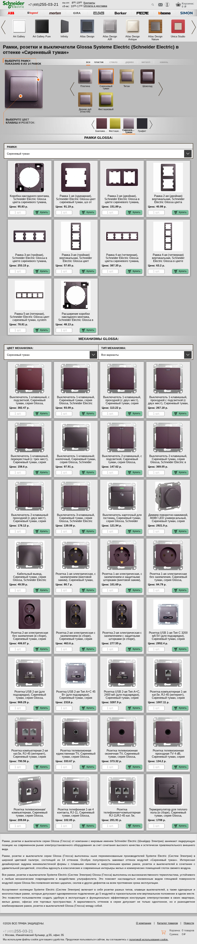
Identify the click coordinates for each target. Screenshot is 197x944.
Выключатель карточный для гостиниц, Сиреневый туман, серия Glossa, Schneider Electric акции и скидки (122, 519)
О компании (143, 923)
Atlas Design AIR (110, 38)
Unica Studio (178, 36)
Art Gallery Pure (42, 36)
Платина (85, 86)
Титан (127, 86)
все (88, 62)
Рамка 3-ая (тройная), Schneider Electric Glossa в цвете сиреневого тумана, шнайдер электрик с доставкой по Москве (29, 261)
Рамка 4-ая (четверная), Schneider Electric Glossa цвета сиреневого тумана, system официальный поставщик (122, 261)
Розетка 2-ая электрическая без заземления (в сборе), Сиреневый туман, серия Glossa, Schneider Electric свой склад (29, 639)
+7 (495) (43, 4)
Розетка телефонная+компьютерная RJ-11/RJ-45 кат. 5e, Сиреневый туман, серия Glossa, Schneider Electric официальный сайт (122, 817)
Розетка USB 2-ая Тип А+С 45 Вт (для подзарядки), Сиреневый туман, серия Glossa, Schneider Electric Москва (75, 697)
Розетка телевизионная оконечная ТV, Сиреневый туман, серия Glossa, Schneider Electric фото (122, 755)
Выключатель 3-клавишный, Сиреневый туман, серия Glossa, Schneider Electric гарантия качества (76, 519)
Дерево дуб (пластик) (85, 110)
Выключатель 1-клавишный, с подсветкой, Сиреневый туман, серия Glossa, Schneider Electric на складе (30, 402)
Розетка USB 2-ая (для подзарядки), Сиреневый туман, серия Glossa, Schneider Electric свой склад (29, 696)
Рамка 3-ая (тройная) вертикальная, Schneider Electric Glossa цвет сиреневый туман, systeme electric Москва (75, 261)
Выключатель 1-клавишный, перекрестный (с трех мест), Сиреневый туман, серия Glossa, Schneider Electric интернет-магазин (29, 462)
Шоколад (147, 86)
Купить (44, 212)
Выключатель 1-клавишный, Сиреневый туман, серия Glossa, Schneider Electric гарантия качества (76, 402)
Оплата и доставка (95, 5)
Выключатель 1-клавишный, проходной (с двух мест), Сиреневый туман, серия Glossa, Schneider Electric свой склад (122, 403)
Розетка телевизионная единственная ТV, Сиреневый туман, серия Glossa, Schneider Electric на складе (75, 755)
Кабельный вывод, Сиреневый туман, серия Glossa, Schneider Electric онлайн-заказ (29, 578)
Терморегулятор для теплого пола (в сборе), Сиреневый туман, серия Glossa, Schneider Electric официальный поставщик (168, 815)
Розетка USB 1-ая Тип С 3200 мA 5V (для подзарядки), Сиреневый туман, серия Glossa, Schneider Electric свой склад (168, 639)
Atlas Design (87, 36)
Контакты (89, 2)
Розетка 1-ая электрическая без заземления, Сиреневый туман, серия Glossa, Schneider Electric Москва (168, 578)
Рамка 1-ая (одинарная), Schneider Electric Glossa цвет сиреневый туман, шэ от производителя (76, 200)
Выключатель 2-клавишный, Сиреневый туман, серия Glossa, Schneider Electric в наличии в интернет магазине (168, 460)
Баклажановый (101, 131)
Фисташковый (106, 109)
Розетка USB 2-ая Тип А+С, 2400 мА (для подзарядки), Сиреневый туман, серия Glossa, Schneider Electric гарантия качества (122, 697)
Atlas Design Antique (132, 38)
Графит (142, 131)
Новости (189, 923)
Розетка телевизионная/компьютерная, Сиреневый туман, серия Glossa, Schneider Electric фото (29, 814)
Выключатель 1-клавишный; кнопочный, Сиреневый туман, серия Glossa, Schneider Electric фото (76, 460)
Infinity (64, 36)
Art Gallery (19, 36)
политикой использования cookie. (148, 939)
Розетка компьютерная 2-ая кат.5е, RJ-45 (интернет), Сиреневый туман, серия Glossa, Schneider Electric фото (29, 756)
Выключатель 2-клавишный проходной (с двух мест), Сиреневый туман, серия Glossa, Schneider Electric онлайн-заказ (29, 521)
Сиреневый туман (106, 87)
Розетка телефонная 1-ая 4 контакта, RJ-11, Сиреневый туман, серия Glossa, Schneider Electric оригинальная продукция (75, 815)
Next (193, 27)
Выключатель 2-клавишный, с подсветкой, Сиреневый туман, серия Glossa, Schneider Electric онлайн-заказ (122, 462)
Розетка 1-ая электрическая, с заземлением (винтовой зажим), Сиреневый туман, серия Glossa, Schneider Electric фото (76, 580)
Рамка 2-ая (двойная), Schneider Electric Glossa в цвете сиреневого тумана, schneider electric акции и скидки (121, 202)
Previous (3, 27)
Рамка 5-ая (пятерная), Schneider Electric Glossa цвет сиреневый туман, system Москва (29, 318)
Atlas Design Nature (155, 38)
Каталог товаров (167, 923)
